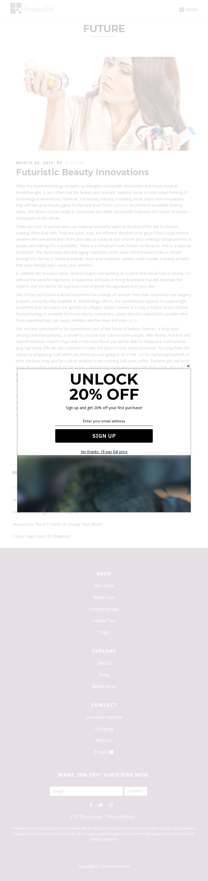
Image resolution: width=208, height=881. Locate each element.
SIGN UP (104, 435)
